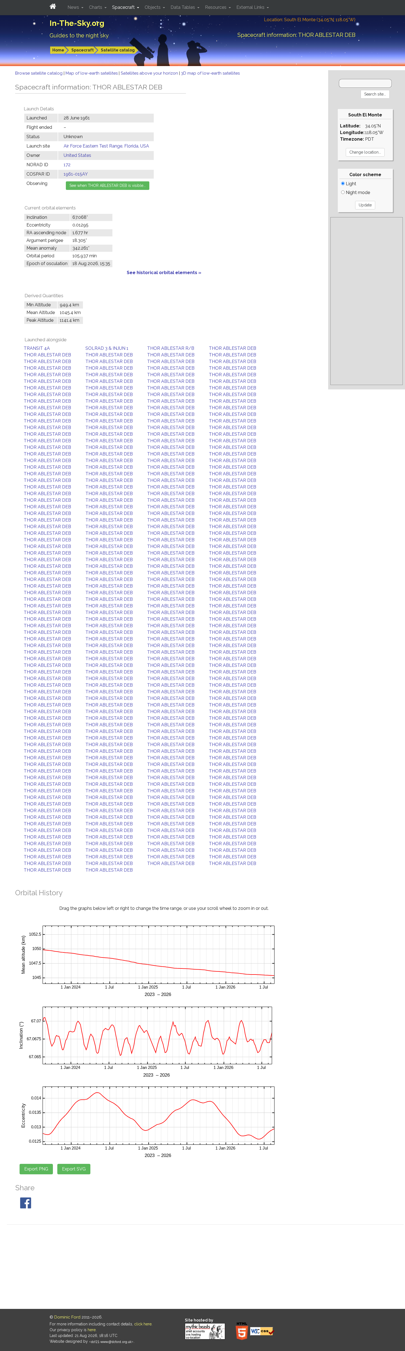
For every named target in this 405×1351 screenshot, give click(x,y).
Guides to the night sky (79, 35)
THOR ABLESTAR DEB (232, 348)
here (92, 1330)
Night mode (357, 192)
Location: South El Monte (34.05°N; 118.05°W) (309, 19)
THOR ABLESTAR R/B (170, 348)
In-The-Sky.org (77, 23)
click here (143, 1324)
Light (350, 183)
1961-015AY (76, 174)
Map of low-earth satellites (92, 73)
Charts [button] (96, 7)
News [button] (74, 7)
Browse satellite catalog (39, 73)
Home (58, 50)
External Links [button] (251, 7)
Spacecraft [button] (124, 7)
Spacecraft (82, 50)
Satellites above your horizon (150, 73)
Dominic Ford (67, 1317)
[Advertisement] (366, 301)
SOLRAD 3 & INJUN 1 (106, 348)
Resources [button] (216, 7)
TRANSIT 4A (37, 348)
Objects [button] (153, 7)
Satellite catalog (118, 50)
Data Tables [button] (183, 7)
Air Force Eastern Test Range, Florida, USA (106, 146)
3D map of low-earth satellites (210, 73)
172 (67, 164)
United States (77, 155)
